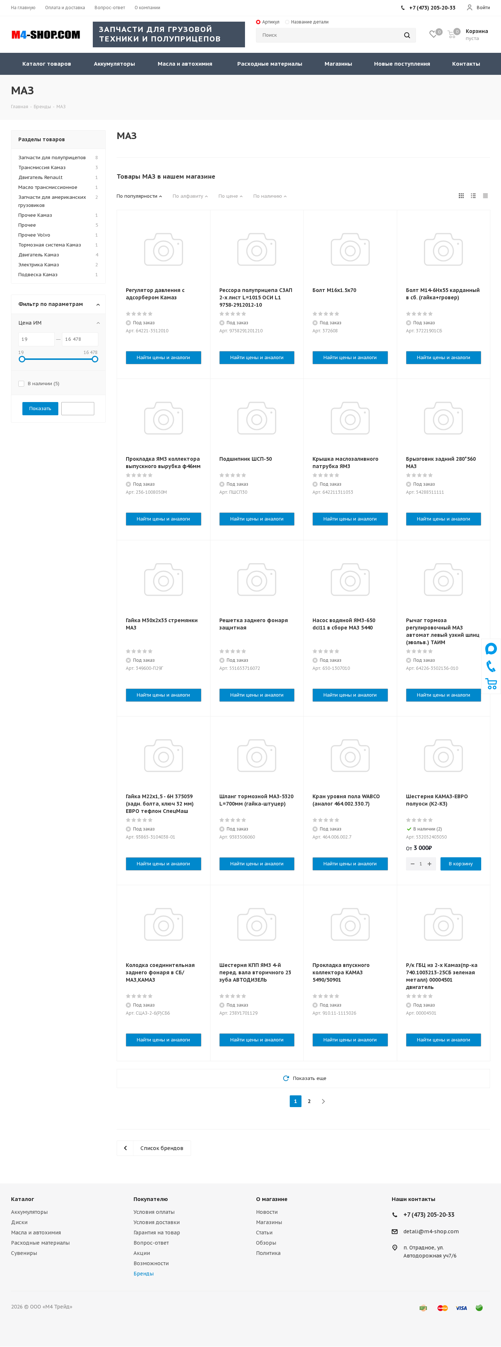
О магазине (272, 1198)
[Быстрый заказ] (491, 688)
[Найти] (407, 35)
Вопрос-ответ (151, 1243)
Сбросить (78, 408)
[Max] (491, 656)
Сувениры (24, 1253)
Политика (268, 1253)
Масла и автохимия (36, 1232)
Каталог (22, 1198)
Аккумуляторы (29, 1212)
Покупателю (151, 1198)
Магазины (269, 1222)
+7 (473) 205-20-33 (432, 7)
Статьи (264, 1232)
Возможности (151, 1263)
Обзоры (266, 1243)
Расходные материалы (40, 1243)
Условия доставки (157, 1222)
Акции (142, 1253)
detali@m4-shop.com (431, 1231)
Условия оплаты (154, 1212)
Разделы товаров (41, 139)
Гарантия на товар (157, 1232)
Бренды (144, 1273)
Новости (267, 1212)
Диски (19, 1222)
